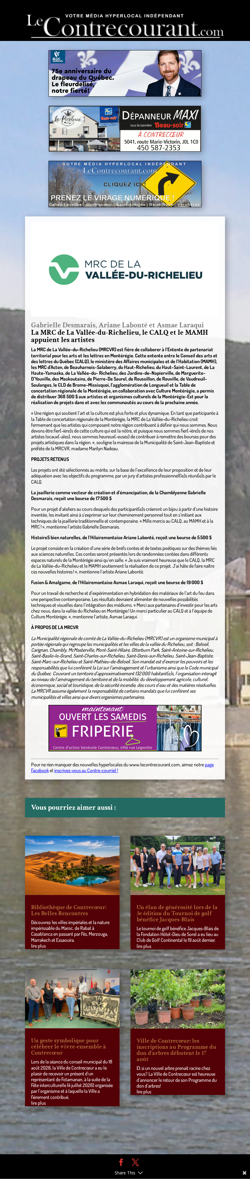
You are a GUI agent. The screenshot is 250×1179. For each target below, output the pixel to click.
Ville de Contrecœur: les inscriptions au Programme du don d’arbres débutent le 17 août (176, 1050)
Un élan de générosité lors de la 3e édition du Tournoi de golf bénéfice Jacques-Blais (177, 913)
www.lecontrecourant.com (154, 764)
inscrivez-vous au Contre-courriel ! (86, 770)
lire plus (38, 946)
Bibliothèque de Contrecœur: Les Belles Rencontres (68, 910)
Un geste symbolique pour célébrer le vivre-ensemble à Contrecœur (68, 1047)
